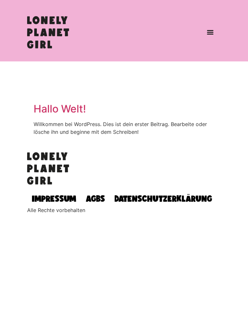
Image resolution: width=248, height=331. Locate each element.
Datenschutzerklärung (163, 198)
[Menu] (210, 32)
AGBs (95, 198)
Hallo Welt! (60, 108)
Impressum (54, 198)
